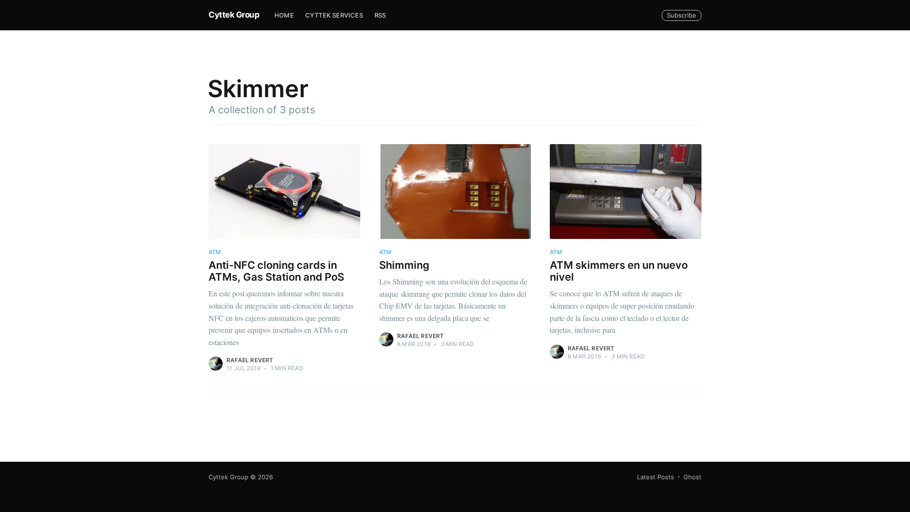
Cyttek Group (234, 14)
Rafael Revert (250, 360)
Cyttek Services (334, 15)
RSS (380, 15)
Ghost (692, 477)
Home (284, 15)
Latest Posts (655, 477)
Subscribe (681, 15)
